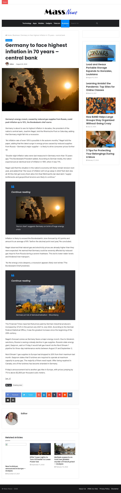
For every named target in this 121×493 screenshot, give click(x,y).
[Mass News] (60, 12)
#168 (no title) (93, 489)
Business (65, 23)
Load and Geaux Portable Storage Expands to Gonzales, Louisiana (99, 69)
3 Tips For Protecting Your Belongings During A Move (100, 154)
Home (9, 35)
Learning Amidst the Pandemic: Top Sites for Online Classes (100, 87)
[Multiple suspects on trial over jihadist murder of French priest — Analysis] (64, 449)
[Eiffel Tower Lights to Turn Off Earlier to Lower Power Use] (40, 449)
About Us (82, 489)
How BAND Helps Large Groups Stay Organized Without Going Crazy (100, 120)
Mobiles (41, 23)
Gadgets (49, 23)
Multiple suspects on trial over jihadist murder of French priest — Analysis (64, 460)
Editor (12, 64)
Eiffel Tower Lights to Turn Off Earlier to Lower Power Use (40, 459)
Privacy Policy (105, 489)
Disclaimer (115, 489)
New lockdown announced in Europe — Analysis (15, 468)
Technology (26, 23)
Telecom (57, 23)
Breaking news (17, 385)
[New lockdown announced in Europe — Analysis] (15, 453)
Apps (35, 23)
